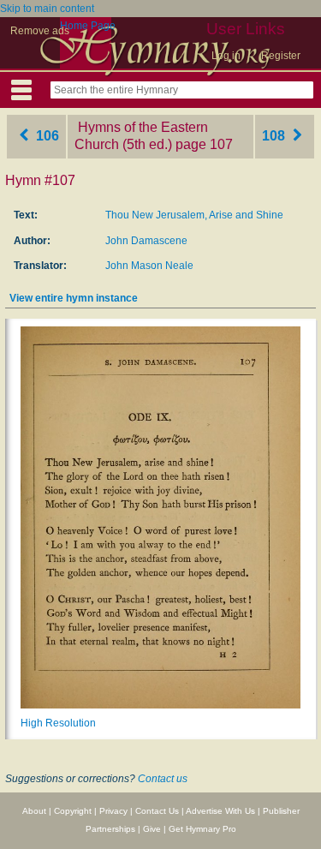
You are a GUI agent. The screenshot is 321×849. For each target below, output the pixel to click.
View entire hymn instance (73, 298)
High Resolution (58, 723)
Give (152, 829)
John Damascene (146, 241)
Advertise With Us (220, 811)
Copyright (73, 811)
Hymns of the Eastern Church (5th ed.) (141, 136)
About (34, 811)
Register (280, 56)
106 (46, 136)
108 (275, 136)
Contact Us (157, 811)
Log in (226, 56)
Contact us (162, 779)
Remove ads (39, 31)
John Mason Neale (149, 266)
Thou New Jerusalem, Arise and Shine (194, 215)
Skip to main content (47, 9)
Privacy (113, 811)
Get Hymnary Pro (202, 829)
